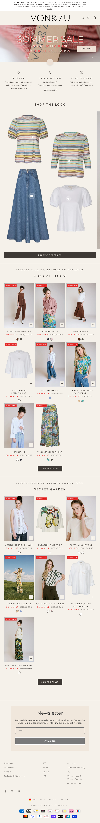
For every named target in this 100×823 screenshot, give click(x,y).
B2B (44, 763)
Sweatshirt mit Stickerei (19, 665)
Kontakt (7, 772)
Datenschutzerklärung (76, 767)
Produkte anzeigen (50, 255)
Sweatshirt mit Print (50, 545)
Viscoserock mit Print (50, 452)
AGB (44, 776)
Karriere (46, 772)
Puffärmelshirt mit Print (50, 604)
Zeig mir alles (50, 682)
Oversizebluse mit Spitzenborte (81, 605)
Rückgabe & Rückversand (14, 776)
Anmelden (50, 741)
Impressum (71, 763)
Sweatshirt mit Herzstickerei (19, 392)
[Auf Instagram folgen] (12, 791)
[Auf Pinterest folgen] (19, 791)
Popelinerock (81, 332)
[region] (50, 43)
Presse (45, 767)
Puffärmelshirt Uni (81, 545)
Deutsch (64, 800)
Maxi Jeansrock (50, 390)
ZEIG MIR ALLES (50, 468)
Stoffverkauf (9, 767)
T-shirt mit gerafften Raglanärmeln (80, 392)
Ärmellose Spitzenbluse (19, 545)
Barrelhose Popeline (19, 332)
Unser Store (9, 763)
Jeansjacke (19, 452)
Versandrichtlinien (74, 783)
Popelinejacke (50, 332)
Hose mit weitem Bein (19, 604)
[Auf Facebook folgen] (5, 791)
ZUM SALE (86, 55)
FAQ (68, 772)
